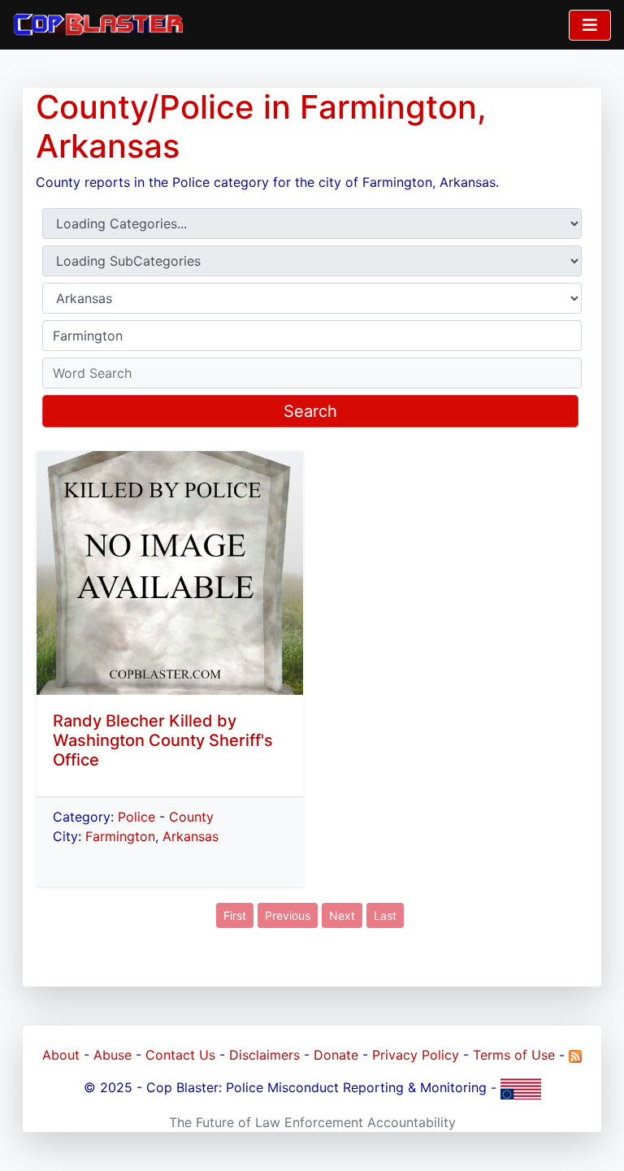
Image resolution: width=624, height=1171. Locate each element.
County (191, 817)
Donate (336, 1055)
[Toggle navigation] (590, 25)
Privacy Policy (415, 1055)
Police (136, 817)
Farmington (120, 836)
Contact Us (180, 1055)
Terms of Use (514, 1055)
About (61, 1055)
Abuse (112, 1055)
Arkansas (190, 836)
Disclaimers (264, 1055)
